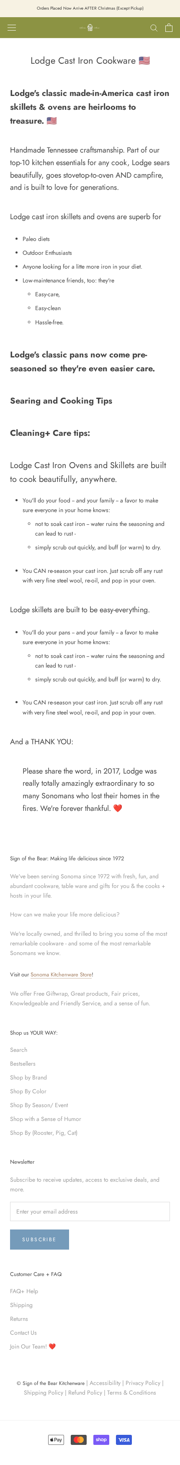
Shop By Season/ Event (39, 1105)
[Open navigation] (12, 27)
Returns (19, 1319)
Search (18, 1050)
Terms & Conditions (131, 1392)
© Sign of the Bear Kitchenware (51, 1383)
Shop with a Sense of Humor (45, 1119)
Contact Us (23, 1332)
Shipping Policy (43, 1392)
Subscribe (39, 1239)
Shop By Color (28, 1091)
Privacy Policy (143, 1383)
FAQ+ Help (24, 1291)
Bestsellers (23, 1063)
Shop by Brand (28, 1077)
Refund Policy (85, 1392)
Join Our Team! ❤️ (33, 1346)
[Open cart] (168, 27)
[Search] (154, 27)
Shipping (21, 1305)
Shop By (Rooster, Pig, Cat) (43, 1133)
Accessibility (105, 1383)
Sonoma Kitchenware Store (61, 974)
